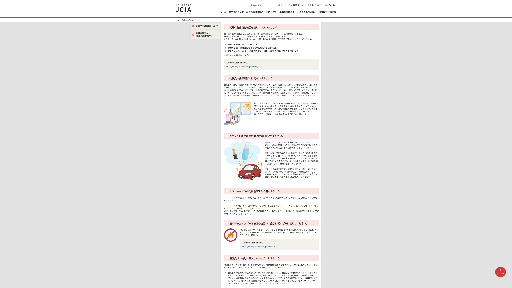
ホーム (223, 12)
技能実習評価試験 (327, 12)
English (332, 5)
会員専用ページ (295, 5)
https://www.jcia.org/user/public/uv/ (242, 66)
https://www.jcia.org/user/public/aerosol (260, 246)
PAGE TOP (500, 274)
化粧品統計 (271, 12)
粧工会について (236, 12)
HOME (178, 20)
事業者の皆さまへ (288, 12)
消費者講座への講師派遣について (204, 34)
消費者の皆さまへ (307, 12)
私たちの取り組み (254, 12)
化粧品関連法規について (207, 26)
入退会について (314, 5)
